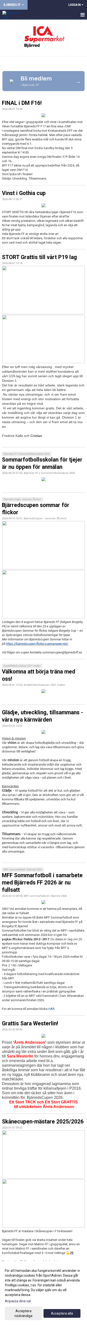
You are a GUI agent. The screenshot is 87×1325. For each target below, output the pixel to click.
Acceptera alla (62, 1313)
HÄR (51, 1009)
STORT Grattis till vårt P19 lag (39, 257)
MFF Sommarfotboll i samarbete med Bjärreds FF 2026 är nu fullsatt (42, 882)
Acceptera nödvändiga (23, 1313)
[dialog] (43, 1293)
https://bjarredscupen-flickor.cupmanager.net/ (37, 643)
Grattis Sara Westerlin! (30, 1023)
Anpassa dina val (18, 1301)
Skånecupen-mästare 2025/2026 (43, 1121)
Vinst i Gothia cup (24, 193)
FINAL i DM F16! (22, 103)
